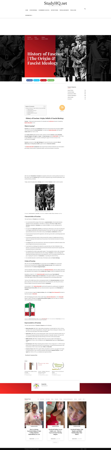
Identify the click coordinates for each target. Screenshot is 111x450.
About (82, 448)
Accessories (42, 399)
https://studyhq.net (44, 385)
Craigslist (79, 399)
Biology (61, 399)
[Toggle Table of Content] (44, 107)
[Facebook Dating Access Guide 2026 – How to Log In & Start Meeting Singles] (55, 414)
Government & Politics (44, 10)
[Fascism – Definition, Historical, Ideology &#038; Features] (44, 366)
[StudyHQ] (37, 386)
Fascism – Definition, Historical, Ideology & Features (44, 372)
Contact (85, 448)
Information (28, 15)
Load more (55, 442)
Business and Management (68, 399)
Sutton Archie (32, 438)
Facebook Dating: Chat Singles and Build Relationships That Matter (77, 432)
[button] (85, 9)
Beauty (52, 399)
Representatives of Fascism (32, 113)
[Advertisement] (55, 26)
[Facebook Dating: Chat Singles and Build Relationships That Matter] (76, 414)
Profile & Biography (64, 10)
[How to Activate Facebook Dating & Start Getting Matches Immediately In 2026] (34, 414)
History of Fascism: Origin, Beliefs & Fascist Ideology (35, 108)
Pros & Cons (73, 10)
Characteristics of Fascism (32, 110)
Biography (56, 399)
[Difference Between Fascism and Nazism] (58, 366)
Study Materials (33, 10)
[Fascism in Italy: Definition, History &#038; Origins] (31, 366)
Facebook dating (34, 426)
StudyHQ (36, 38)
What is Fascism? (30, 109)
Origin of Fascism (30, 111)
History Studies (54, 10)
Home (26, 10)
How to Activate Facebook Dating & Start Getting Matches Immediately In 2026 (34, 432)
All (38, 399)
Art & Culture (48, 399)
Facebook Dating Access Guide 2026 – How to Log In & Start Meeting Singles (55, 432)
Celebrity (75, 399)
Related (29, 114)
